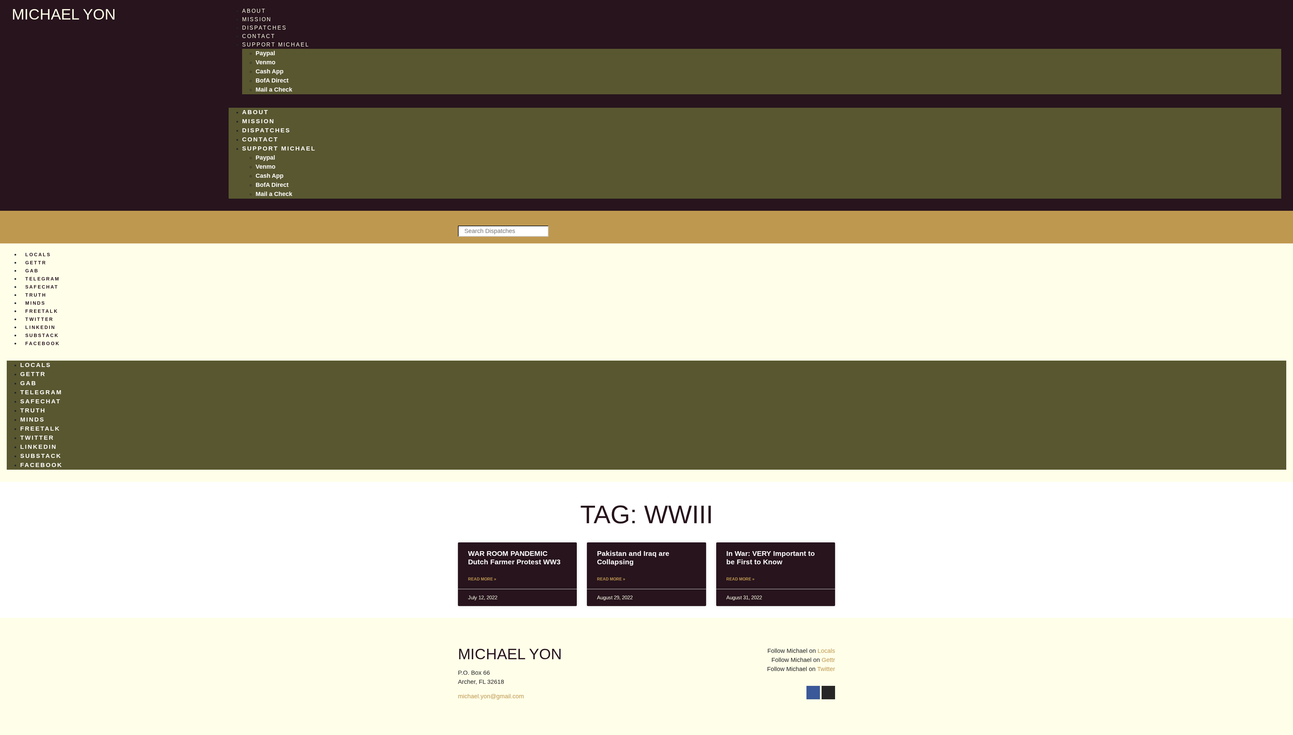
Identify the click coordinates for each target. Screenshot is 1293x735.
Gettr (35, 262)
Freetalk (41, 311)
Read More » (482, 579)
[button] (755, 104)
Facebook (42, 343)
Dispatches (264, 28)
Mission (257, 19)
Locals (38, 254)
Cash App (270, 71)
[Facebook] (813, 692)
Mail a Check (274, 89)
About (254, 11)
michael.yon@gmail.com (491, 696)
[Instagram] (828, 692)
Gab (32, 270)
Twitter (39, 319)
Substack (42, 335)
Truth (35, 295)
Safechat (42, 287)
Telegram (42, 278)
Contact (258, 36)
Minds (35, 303)
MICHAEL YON (64, 14)
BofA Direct (272, 80)
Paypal (265, 53)
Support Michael (275, 44)
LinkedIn (40, 327)
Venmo (265, 62)
